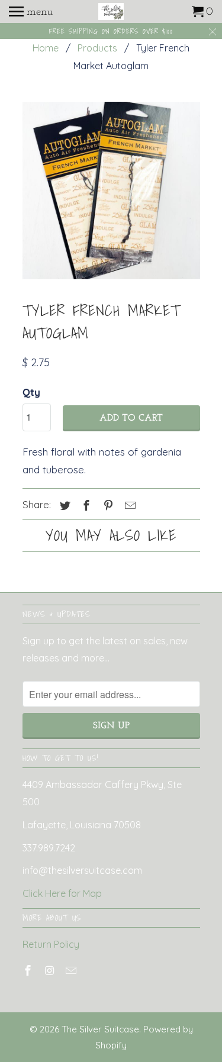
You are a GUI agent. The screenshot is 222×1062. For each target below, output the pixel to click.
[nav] (31, 12)
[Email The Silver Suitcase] (72, 970)
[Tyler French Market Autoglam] (111, 190)
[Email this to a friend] (128, 505)
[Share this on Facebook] (84, 505)
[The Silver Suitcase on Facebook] (29, 970)
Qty (31, 392)
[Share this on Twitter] (63, 505)
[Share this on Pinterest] (106, 505)
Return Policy (50, 944)
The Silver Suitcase (100, 1029)
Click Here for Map (62, 893)
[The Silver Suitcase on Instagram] (50, 970)
